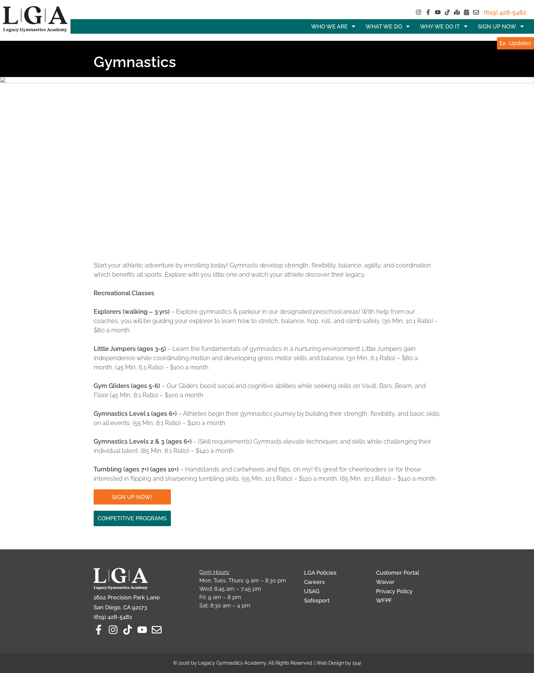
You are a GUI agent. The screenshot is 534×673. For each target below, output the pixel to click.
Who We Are (329, 26)
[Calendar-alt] (466, 12)
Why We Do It (440, 26)
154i (356, 663)
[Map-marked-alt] (457, 12)
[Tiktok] (447, 12)
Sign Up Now (497, 26)
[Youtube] (438, 12)
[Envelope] (476, 12)
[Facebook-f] (428, 12)
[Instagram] (419, 12)
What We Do (384, 26)
